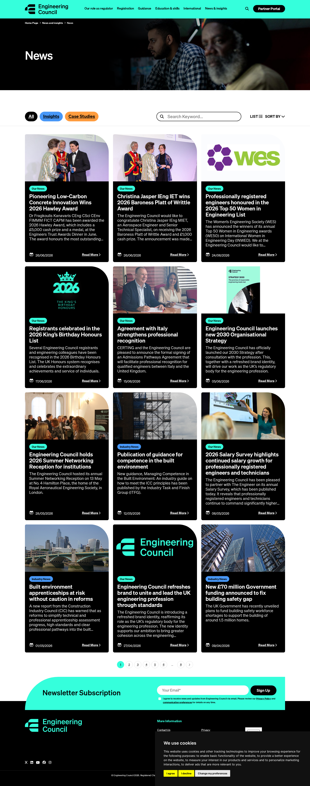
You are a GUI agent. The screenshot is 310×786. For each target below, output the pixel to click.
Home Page (31, 23)
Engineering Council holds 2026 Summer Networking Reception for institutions (61, 460)
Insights (51, 116)
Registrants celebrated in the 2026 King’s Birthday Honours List (65, 334)
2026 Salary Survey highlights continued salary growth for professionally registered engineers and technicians (242, 463)
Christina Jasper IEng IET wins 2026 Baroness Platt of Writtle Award (153, 202)
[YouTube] (38, 762)
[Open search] (247, 9)
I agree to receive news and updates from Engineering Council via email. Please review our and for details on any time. (219, 700)
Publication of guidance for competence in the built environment (150, 460)
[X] (26, 762)
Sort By (273, 116)
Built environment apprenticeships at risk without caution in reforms (61, 592)
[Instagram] (50, 762)
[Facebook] (44, 762)
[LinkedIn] (31, 762)
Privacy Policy (263, 698)
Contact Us (163, 730)
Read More (90, 254)
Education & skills (167, 8)
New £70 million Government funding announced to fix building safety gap (241, 592)
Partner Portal (269, 8)
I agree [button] (170, 773)
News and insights (52, 23)
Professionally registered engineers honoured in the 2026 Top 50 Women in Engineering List (237, 205)
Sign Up (263, 690)
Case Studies (82, 116)
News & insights (216, 8)
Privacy (205, 730)
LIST (254, 116)
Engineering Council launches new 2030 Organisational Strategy (242, 334)
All (31, 116)
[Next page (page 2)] (189, 664)
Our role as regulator (98, 8)
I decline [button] (186, 773)
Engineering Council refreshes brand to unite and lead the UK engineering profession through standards (154, 595)
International (192, 8)
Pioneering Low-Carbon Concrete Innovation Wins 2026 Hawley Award (60, 202)
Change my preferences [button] (212, 773)
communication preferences (177, 702)
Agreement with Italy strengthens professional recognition (147, 334)
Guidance (144, 8)
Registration (125, 8)
